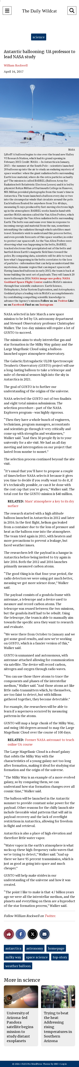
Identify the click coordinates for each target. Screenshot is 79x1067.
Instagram (46, 304)
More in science (22, 980)
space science (37, 957)
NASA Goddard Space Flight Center (37, 280)
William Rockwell (16, 65)
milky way (13, 957)
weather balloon (18, 966)
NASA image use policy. (46, 278)
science (39, 37)
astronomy (34, 948)
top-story (60, 957)
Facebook (18, 304)
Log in (64, 1063)
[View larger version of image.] (39, 112)
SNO (56, 1063)
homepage (56, 948)
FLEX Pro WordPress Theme (36, 1063)
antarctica (13, 948)
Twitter (63, 300)
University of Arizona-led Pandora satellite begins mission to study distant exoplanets (20, 1027)
